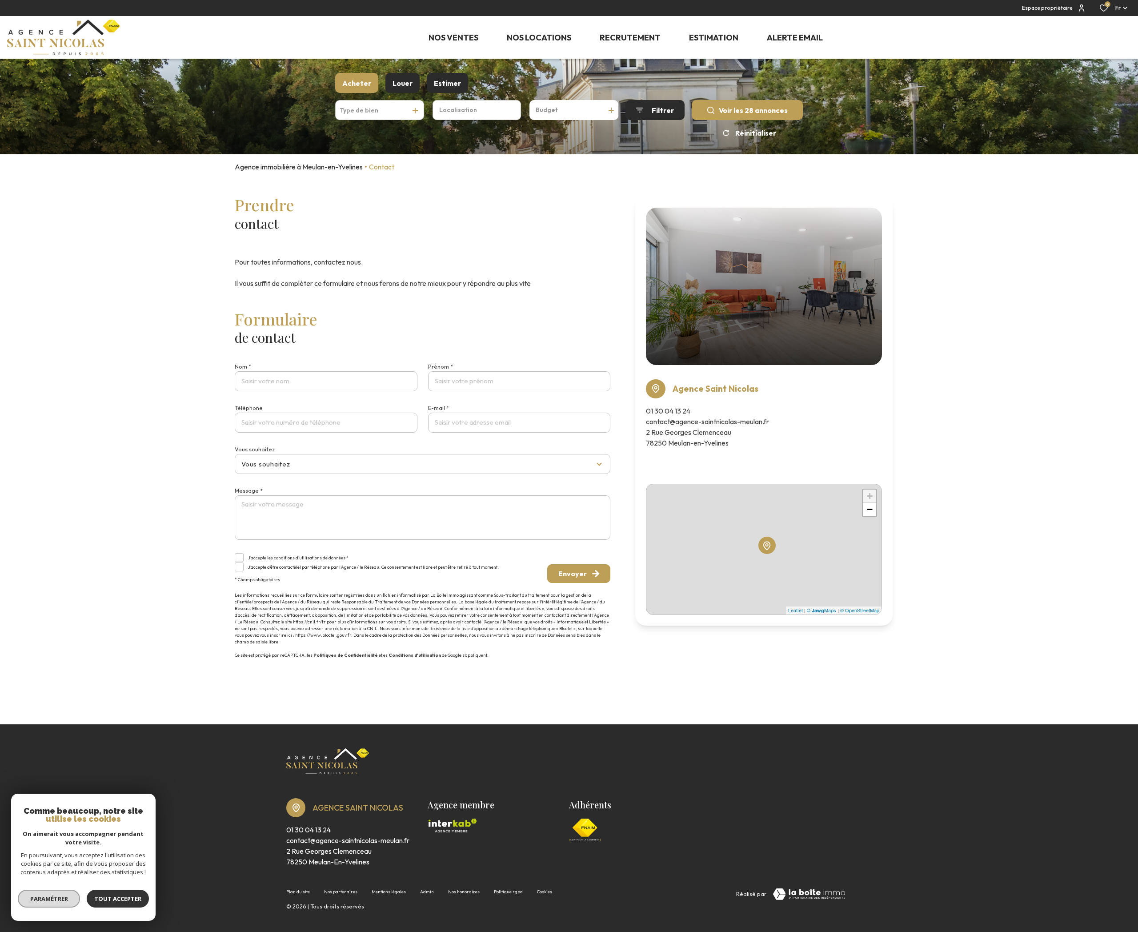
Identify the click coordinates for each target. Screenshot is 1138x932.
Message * (249, 490)
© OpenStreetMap (859, 610)
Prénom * (440, 366)
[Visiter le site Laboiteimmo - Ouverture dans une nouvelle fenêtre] (809, 894)
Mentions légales (389, 892)
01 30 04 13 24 (668, 410)
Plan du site (298, 892)
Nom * (243, 366)
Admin (427, 892)
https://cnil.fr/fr (309, 622)
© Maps (821, 610)
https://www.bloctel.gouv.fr (323, 635)
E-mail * (438, 407)
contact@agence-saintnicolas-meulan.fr (707, 421)
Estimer (447, 83)
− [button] (870, 509)
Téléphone (249, 407)
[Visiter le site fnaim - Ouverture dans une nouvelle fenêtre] (585, 830)
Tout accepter (117, 899)
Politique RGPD (508, 892)
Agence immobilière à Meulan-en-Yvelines (299, 166)
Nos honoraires (464, 892)
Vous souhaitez (255, 449)
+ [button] (870, 496)
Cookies (544, 892)
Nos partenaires (340, 892)
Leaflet (795, 610)
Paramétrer (49, 899)
